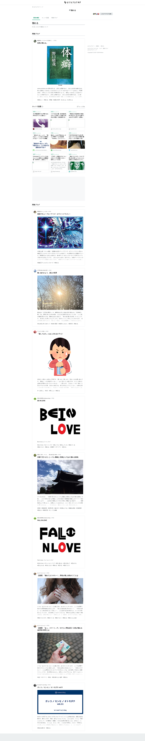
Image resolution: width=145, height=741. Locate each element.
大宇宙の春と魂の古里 (42, 270)
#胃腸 (50, 100)
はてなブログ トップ (38, 7)
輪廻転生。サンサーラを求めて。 (44, 40)
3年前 (55, 40)
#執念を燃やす (41, 728)
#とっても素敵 (53, 510)
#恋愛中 (52, 447)
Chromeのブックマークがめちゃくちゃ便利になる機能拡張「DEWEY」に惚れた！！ (40, 158)
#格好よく (40, 100)
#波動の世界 (56, 100)
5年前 (53, 398)
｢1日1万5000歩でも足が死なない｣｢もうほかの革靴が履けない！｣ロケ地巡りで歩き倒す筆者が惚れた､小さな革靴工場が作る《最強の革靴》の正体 (76, 136)
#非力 (46, 390)
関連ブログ (54, 17)
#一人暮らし (40, 390)
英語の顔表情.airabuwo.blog (43, 398)
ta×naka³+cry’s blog (42, 684)
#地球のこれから (62, 323)
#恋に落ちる (59, 563)
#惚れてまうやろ (41, 618)
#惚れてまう (40, 447)
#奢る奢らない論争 (57, 677)
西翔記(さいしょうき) (42, 211)
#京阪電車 (79, 508)
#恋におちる (40, 565)
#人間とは (70, 100)
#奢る (49, 677)
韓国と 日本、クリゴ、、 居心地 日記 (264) (47, 454)
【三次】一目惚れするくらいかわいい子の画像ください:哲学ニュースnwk (58, 158)
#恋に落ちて (66, 563)
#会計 (38, 677)
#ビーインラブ (48, 445)
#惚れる (46, 100)
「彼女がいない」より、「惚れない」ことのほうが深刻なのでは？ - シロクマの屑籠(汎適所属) (40, 136)
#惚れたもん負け (72, 618)
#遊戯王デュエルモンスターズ (45, 262)
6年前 (53, 517)
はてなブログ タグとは (93, 48)
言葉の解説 (36, 17)
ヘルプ (100, 48)
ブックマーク (37, 112)
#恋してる (56, 445)
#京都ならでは (63, 508)
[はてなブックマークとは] (42, 106)
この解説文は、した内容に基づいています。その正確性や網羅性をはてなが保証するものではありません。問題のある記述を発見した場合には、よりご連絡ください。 (40, 27)
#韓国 (38, 508)
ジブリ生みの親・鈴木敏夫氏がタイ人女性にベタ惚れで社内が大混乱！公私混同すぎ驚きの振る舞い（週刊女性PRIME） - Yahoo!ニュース (58, 115)
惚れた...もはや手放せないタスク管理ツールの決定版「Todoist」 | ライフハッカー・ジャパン (58, 136)
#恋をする (73, 563)
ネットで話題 (45, 17)
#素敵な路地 (71, 508)
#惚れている (71, 445)
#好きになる (48, 565)
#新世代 (70, 323)
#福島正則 (45, 510)
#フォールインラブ (50, 563)
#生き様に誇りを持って (43, 323)
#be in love (40, 445)
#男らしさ (52, 390)
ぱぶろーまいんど (41, 573)
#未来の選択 (54, 323)
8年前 (49, 684)
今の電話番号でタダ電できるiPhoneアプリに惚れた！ (40, 114)
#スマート (44, 677)
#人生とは (63, 100)
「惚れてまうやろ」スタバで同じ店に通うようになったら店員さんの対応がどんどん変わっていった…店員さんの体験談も (76, 158)
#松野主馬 (50, 508)
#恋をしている (63, 445)
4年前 (49, 211)
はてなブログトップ (92, 49)
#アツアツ (58, 447)
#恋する (64, 447)
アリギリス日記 (40, 331)
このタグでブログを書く (106, 13)
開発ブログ (105, 48)
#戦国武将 (44, 508)
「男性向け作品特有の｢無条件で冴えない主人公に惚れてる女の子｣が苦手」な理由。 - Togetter (76, 115)
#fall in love (40, 563)
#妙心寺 (56, 508)
